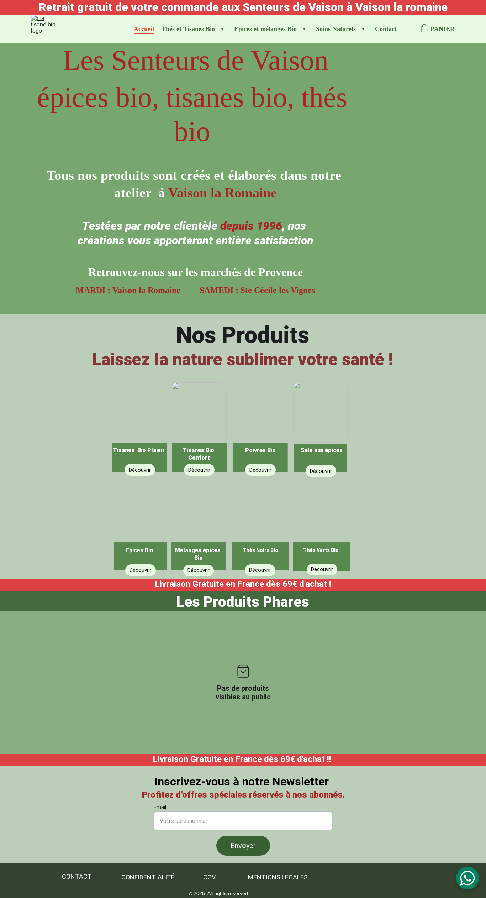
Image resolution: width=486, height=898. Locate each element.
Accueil (144, 28)
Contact (386, 28)
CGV (209, 877)
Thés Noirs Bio (260, 550)
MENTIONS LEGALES (278, 877)
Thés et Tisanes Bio (188, 28)
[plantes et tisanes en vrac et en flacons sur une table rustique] (140, 425)
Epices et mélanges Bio (265, 28)
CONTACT (77, 876)
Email (160, 807)
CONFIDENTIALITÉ (148, 877)
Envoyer (243, 845)
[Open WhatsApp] (467, 878)
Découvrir (322, 569)
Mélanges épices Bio (198, 554)
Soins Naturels (336, 28)
